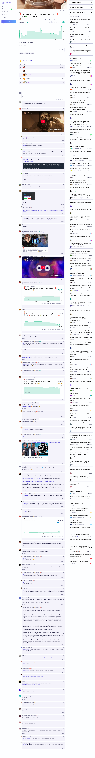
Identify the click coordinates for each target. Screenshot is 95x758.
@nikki (24, 218)
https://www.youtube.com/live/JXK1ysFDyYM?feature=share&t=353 (45, 442)
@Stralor (25, 744)
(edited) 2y (27, 108)
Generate (61, 49)
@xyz (24, 663)
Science (21, 53)
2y (29, 102)
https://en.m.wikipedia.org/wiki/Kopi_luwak (31, 684)
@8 (24, 343)
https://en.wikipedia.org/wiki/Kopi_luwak (31, 478)
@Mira (24, 151)
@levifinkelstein (26, 351)
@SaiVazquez (26, 704)
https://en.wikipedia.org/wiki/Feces (48, 657)
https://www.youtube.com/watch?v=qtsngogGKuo (34, 232)
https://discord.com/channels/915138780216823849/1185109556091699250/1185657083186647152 (43, 211)
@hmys (24, 138)
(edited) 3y (28, 335)
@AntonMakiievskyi (26, 357)
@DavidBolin (25, 159)
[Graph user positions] (50, 22)
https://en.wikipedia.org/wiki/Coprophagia (34, 676)
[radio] (52, 22)
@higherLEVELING (27, 608)
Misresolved (27, 53)
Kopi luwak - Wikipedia (28, 161)
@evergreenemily (26, 738)
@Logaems (25, 495)
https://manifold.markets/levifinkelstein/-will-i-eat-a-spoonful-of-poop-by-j (39, 219)
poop (32, 53)
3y (41, 341)
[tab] (23, 89)
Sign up (9, 21)
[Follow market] (61, 10)
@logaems (25, 511)
